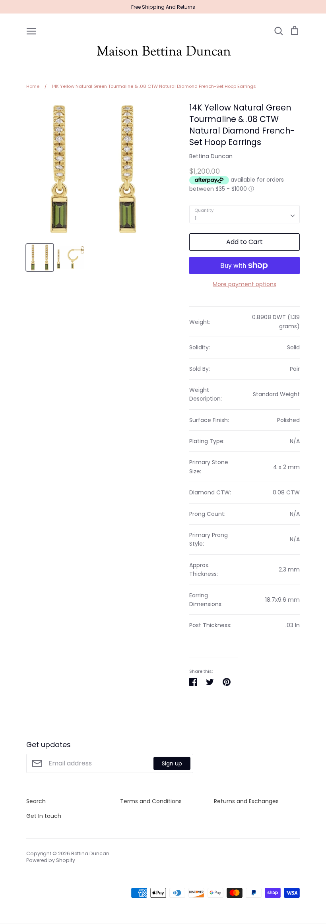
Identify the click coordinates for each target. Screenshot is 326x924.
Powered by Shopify (50, 860)
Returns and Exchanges (246, 801)
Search (36, 801)
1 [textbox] (195, 218)
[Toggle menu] (31, 30)
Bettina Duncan (211, 156)
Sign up (172, 763)
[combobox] (244, 214)
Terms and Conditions (151, 801)
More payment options (244, 284)
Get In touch (43, 816)
